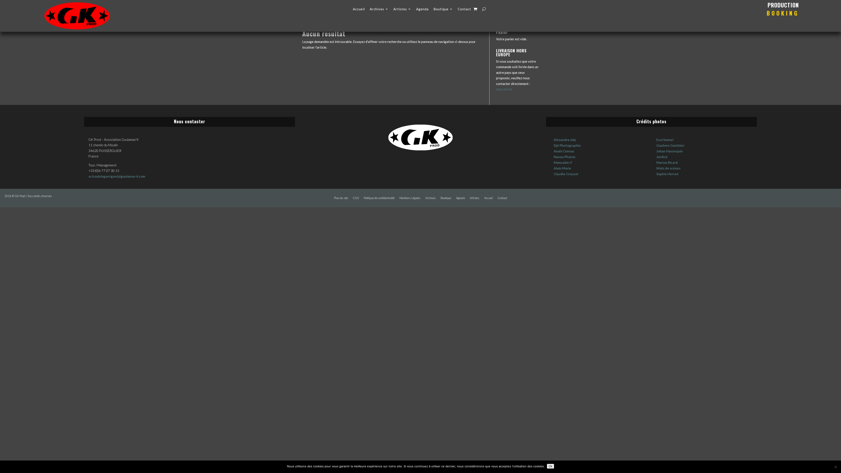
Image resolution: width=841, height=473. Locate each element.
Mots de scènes (668, 168)
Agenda (422, 9)
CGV (356, 198)
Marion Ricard (667, 162)
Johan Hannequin (669, 151)
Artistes (400, 9)
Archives (377, 9)
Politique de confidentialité (379, 198)
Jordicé (662, 157)
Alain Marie (562, 168)
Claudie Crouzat (566, 174)
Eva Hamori (664, 140)
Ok (550, 466)
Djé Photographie (567, 145)
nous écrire (504, 89)
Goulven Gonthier (670, 145)
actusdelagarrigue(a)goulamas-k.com (116, 176)
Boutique (441, 9)
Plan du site (341, 198)
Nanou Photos (564, 157)
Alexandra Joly (565, 140)
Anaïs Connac (564, 151)
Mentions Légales (409, 198)
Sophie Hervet (667, 174)
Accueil (359, 9)
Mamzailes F (563, 162)
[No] (835, 467)
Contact (464, 9)
